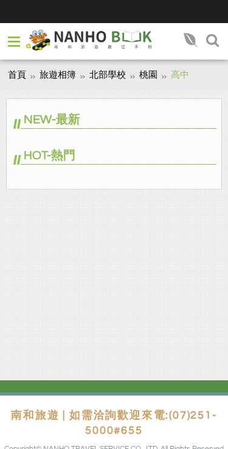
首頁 (17, 75)
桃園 (148, 75)
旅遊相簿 (58, 75)
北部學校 (107, 75)
